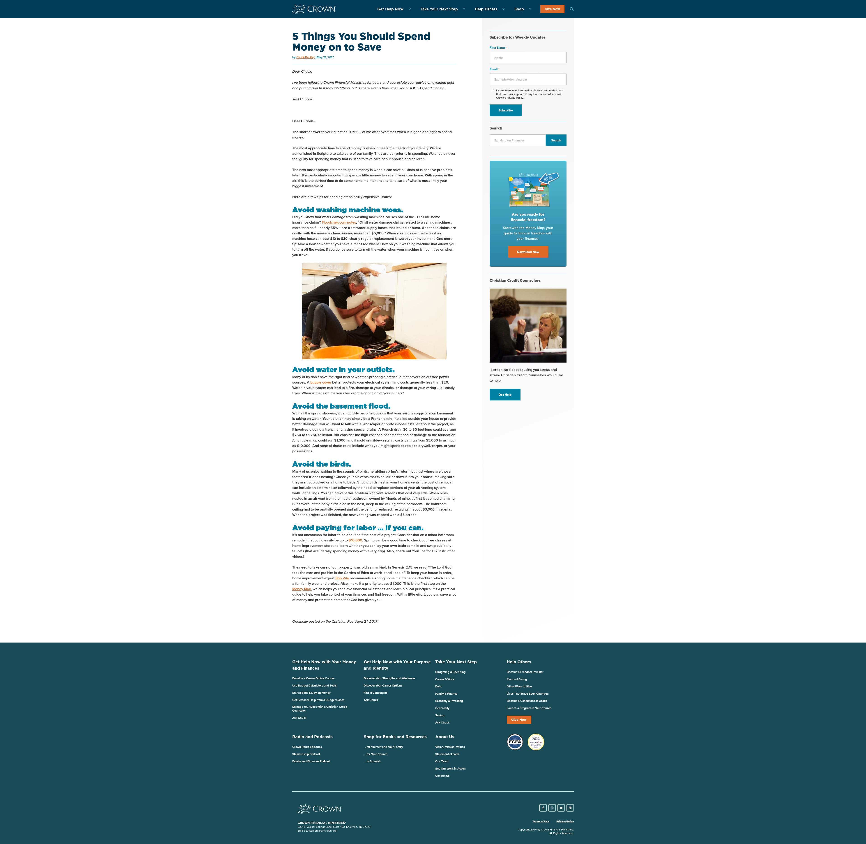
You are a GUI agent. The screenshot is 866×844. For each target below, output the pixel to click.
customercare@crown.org (321, 830)
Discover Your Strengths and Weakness (389, 678)
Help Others (486, 9)
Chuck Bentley (305, 57)
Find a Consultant (375, 693)
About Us (444, 737)
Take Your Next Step (439, 9)
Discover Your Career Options (383, 685)
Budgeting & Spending (450, 672)
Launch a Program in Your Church (529, 708)
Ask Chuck (299, 718)
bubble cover (320, 382)
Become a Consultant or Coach (527, 701)
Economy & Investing (449, 701)
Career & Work (444, 679)
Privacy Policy (565, 821)
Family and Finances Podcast (311, 761)
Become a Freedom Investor (525, 672)
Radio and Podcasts (312, 737)
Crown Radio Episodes (307, 747)
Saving (440, 715)
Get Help (505, 394)
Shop (519, 9)
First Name (498, 47)
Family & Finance (446, 694)
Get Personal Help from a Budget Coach (318, 700)
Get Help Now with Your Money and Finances (324, 665)
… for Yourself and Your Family (383, 747)
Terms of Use (540, 821)
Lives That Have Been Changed (528, 694)
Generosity (442, 708)
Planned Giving (517, 679)
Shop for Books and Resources (395, 737)
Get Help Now (390, 9)
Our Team (441, 761)
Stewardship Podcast (306, 754)
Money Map (301, 589)
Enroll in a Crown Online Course (313, 678)
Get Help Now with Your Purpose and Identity (397, 665)
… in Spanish (372, 761)
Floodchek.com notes (339, 222)
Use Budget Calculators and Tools (314, 685)
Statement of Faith (447, 754)
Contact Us (442, 776)
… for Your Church (375, 754)
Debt (438, 686)
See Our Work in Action (450, 768)
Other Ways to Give (519, 686)
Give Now (552, 9)
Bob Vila (342, 578)
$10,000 (355, 540)
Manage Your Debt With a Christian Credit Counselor (319, 708)
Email (495, 69)
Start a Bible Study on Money (311, 693)
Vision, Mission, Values (450, 747)
